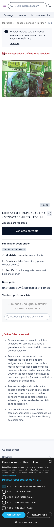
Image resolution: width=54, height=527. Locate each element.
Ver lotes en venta (27, 230)
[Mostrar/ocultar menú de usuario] (4, 6)
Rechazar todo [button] (39, 515)
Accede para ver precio (15, 222)
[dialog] (27, 492)
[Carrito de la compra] (50, 6)
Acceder (14, 43)
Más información (9, 475)
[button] (27, 479)
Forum (40, 22)
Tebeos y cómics (24, 22)
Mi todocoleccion (41, 15)
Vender (22, 15)
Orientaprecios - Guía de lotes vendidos (28, 53)
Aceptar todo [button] (14, 515)
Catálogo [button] (8, 15)
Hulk (49, 22)
